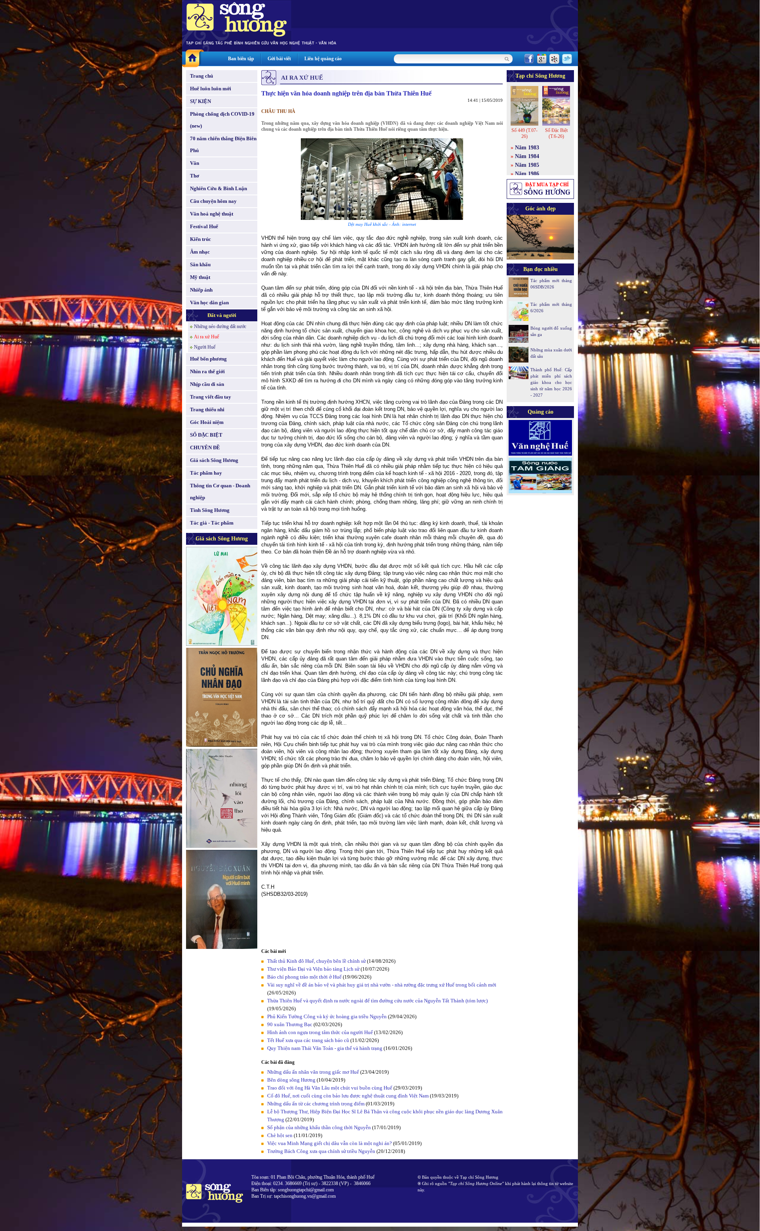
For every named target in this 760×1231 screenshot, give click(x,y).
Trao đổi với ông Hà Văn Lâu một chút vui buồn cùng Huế (329, 1088)
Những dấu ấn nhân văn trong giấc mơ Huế (313, 1072)
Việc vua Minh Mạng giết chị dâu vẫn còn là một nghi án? (329, 1143)
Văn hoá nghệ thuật (211, 214)
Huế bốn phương (208, 359)
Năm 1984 (527, 156)
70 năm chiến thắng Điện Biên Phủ (223, 144)
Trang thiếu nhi (207, 409)
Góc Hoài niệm (207, 422)
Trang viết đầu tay (210, 397)
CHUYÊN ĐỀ (205, 447)
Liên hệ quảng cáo (323, 58)
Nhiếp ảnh (201, 290)
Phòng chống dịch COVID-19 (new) (222, 120)
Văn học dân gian (209, 302)
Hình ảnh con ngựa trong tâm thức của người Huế (320, 1032)
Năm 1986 (527, 174)
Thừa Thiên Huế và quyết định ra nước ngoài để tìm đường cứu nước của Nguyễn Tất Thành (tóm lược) (377, 1001)
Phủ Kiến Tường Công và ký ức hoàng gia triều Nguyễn (327, 1016)
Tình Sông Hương (210, 510)
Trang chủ (201, 76)
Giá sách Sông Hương (214, 460)
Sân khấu (200, 264)
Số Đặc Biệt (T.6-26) (556, 133)
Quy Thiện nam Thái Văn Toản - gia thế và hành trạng (324, 1048)
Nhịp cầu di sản (207, 384)
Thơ (194, 176)
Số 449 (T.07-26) (524, 133)
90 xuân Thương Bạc (289, 1024)
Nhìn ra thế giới (207, 371)
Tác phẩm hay (206, 473)
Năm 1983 (527, 148)
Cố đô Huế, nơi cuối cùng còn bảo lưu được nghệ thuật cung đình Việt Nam (348, 1096)
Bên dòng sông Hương (291, 1080)
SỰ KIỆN (200, 101)
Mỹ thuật (200, 277)
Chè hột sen (280, 1135)
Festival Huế (204, 226)
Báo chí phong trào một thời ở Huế (304, 977)
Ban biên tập (241, 58)
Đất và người (221, 315)
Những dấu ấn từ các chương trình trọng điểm (316, 1104)
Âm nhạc (200, 252)
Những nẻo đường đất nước (220, 326)
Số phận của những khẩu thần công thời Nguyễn (319, 1127)
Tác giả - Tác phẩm (212, 523)
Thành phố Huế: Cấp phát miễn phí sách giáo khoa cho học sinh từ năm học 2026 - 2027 (551, 382)
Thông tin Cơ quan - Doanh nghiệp (220, 491)
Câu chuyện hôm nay (213, 201)
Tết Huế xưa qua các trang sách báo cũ (308, 1040)
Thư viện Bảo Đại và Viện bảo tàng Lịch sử (313, 969)
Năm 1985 (527, 165)
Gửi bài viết (279, 58)
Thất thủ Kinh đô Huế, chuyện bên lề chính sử (316, 961)
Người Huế (204, 347)
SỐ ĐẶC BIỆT (206, 435)
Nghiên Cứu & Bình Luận (218, 188)
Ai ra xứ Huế (206, 337)
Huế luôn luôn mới (210, 89)
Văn (194, 163)
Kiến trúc (200, 239)
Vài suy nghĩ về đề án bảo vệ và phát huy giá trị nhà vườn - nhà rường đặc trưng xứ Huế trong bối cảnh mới (381, 985)
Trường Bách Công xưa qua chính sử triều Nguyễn (321, 1151)
